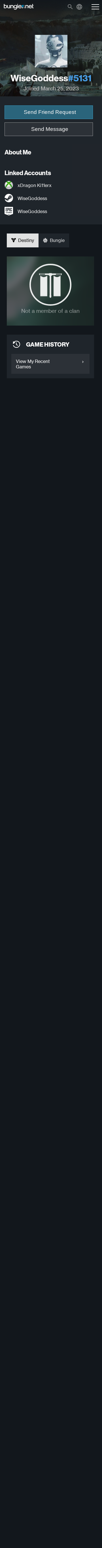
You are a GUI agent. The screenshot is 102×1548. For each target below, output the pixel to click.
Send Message (49, 129)
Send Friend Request (50, 112)
